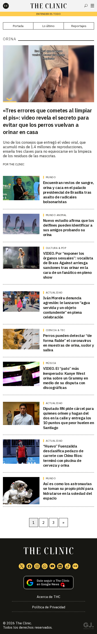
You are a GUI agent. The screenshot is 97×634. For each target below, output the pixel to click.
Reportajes (78, 26)
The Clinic (23, 623)
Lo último (48, 26)
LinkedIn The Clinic (60, 566)
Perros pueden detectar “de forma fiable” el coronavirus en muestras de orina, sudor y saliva (68, 342)
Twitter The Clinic (22, 566)
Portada (18, 26)
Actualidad (54, 292)
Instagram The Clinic (37, 566)
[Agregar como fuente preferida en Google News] (48, 582)
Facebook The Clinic (29, 566)
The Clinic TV (52, 566)
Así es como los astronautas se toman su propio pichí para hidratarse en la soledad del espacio (68, 491)
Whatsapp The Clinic (45, 566)
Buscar (86, 5)
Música (51, 363)
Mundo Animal (56, 215)
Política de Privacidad (48, 607)
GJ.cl (88, 626)
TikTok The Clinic (68, 566)
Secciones (92, 5)
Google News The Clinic (75, 566)
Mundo (51, 177)
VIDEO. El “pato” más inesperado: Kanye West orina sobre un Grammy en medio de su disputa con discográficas (65, 378)
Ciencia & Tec (55, 330)
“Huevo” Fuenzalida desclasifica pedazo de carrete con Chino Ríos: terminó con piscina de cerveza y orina (63, 456)
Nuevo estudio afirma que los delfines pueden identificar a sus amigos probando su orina (68, 227)
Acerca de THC (48, 597)
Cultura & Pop (56, 248)
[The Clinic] (9, 6)
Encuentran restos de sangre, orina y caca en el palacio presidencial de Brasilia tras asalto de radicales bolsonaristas (68, 192)
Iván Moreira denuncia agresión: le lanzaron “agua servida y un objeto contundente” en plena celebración (66, 307)
